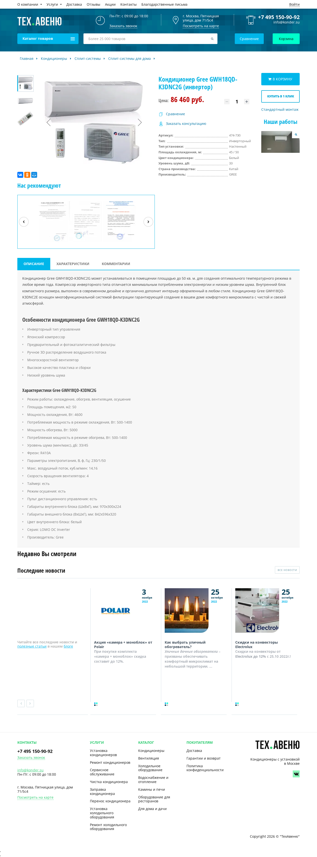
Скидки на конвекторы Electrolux (256, 644)
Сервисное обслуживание (102, 771)
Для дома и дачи (152, 808)
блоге (68, 646)
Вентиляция (148, 758)
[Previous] (24, 222)
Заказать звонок (31, 758)
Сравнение (249, 38)
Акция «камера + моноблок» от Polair (123, 644)
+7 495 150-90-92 (279, 17)
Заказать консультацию (186, 124)
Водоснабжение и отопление (153, 779)
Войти (294, 4)
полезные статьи (32, 646)
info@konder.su (286, 22)
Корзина (286, 38)
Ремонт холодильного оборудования (108, 826)
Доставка (194, 750)
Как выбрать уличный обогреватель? (185, 644)
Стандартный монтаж (279, 110)
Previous (21, 703)
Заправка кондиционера (102, 791)
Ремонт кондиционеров (110, 762)
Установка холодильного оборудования (102, 812)
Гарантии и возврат (203, 758)
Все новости (287, 570)
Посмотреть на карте (201, 25)
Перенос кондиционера (110, 801)
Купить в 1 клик (280, 96)
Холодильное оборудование (150, 768)
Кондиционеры (151, 750)
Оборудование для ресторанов (154, 799)
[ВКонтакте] (20, 175)
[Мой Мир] (34, 175)
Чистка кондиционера (109, 781)
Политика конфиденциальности (205, 768)
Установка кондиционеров (103, 752)
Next (30, 703)
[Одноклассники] (27, 175)
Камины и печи (151, 789)
